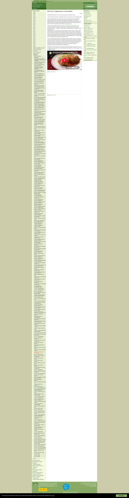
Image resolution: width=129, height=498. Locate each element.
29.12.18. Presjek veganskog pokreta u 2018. (39, 310)
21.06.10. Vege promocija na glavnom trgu (39, 433)
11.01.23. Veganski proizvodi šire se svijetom (39, 163)
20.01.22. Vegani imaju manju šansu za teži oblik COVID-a (39, 191)
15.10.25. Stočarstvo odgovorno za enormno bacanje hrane (40, 98)
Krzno (61, 1)
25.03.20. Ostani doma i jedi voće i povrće (39, 280)
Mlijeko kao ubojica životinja (88, 28)
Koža (63, 1)
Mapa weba (86, 7)
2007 (34, 38)
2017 (34, 24)
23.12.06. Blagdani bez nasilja (88, 57)
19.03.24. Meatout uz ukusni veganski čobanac (39, 133)
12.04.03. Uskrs (37, 453)
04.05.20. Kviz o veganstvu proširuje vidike (39, 270)
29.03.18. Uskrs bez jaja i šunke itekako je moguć (40, 331)
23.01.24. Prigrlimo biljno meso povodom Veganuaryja (40, 138)
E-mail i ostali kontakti (92, 486)
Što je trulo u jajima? (87, 27)
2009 (34, 35)
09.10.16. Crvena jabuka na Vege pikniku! (39, 356)
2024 (34, 14)
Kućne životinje (76, 1)
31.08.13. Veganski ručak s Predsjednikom (39, 394)
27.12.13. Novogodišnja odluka (40, 387)
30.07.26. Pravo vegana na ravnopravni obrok (39, 65)
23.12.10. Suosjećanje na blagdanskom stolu (39, 427)
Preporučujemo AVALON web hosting (90, 8)
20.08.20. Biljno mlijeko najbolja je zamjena (38, 251)
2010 (34, 34)
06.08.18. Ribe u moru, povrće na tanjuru (39, 324)
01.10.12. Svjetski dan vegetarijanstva (38, 404)
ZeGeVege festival (37, 56)
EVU (45, 486)
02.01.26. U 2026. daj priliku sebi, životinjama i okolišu (39, 86)
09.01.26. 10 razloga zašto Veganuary (39, 84)
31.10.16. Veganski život (38, 354)
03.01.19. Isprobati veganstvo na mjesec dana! (39, 307)
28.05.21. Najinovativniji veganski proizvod (38, 214)
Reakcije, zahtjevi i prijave (37, 461)
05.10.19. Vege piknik (38, 291)
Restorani (85, 19)
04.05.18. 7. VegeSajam (87, 43)
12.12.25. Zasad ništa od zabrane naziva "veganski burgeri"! (39, 91)
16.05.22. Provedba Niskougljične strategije (38, 181)
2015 (34, 27)
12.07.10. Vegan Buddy (38, 431)
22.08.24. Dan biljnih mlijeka (39, 119)
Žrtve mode (36, 50)
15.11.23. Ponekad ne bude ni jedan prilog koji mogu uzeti (39, 147)
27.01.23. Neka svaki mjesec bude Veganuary (39, 159)
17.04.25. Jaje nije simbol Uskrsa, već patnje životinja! (39, 105)
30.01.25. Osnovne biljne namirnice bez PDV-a (38, 117)
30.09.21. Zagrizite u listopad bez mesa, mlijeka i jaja (39, 207)
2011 (34, 32)
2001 (34, 46)
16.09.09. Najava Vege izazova (40, 439)
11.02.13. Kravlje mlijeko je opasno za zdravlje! (39, 399)
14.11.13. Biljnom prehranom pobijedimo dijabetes (39, 390)
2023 (34, 16)
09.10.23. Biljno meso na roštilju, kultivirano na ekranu (39, 149)
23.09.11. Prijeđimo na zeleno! (39, 420)
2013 (34, 30)
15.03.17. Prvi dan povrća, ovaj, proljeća (40, 348)
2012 (34, 31)
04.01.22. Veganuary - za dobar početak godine (40, 193)
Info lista (92, 1)
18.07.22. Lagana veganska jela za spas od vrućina (39, 173)
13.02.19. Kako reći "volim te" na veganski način (39, 303)
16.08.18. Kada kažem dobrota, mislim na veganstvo (40, 322)
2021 (34, 19)
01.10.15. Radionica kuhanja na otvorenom (39, 368)
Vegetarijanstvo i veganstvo (88, 21)
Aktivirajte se (35, 471)
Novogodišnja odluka (87, 16)
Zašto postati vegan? (87, 24)
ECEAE (54, 486)
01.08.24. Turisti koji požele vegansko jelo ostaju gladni (39, 121)
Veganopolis (86, 17)
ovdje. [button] (53, 495)
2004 (34, 42)
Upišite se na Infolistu (37, 476)
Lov (70, 1)
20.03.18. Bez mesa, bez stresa (40, 332)
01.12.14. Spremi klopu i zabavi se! (40, 382)
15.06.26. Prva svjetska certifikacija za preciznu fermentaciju (38, 67)
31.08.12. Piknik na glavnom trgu (39, 406)
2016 (34, 25)
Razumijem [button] (121, 495)
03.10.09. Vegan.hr (37, 436)
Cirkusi (67, 1)
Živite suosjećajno (36, 6)
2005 (34, 41)
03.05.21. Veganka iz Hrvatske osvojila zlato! (39, 216)
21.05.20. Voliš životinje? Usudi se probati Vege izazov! (40, 265)
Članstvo (89, 1)
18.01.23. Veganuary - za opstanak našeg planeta (38, 161)
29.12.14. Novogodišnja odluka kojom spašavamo (40, 378)
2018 (34, 23)
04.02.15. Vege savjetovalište (39, 373)
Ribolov (73, 1)
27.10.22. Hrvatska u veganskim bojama (38, 166)
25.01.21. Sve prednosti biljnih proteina (39, 228)
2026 (34, 12)
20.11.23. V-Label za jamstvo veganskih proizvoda (39, 145)
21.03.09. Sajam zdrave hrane (39, 444)
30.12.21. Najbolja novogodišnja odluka (38, 195)
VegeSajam (36, 57)
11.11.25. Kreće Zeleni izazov (39, 93)
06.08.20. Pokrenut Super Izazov (39, 254)
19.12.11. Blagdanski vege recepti (39, 413)
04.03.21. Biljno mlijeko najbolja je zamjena (38, 223)
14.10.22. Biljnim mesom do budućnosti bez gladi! (39, 168)
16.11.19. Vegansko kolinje (39, 289)
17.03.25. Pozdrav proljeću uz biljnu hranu (39, 109)
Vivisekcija (58, 1)
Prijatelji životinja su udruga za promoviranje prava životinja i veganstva (90, 4)
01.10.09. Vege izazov (38, 438)
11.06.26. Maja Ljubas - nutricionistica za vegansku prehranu (39, 71)
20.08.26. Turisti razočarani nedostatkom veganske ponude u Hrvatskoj (40, 59)
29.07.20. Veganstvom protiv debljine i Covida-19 (39, 256)
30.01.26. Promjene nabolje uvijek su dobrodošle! (39, 75)
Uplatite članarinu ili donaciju (38, 475)
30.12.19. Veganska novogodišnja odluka (38, 287)
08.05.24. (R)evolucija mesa (39, 126)
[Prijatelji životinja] (39, 1)
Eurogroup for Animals (49, 486)
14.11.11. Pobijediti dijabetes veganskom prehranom (39, 415)
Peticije (83, 1)
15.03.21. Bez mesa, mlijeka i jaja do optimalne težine (39, 221)
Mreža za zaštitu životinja (37, 469)
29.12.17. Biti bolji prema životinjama (89, 44)
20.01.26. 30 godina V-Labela (39, 79)
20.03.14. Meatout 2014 (38, 386)
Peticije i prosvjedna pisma (38, 465)
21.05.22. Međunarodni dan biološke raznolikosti (39, 179)
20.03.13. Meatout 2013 (38, 397)
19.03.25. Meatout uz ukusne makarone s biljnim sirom (39, 107)
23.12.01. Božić (37, 455)
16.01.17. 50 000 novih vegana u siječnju (40, 350)
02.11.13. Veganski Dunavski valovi (39, 392)
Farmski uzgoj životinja (87, 35)
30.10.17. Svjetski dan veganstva (38, 338)
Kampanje (86, 1)
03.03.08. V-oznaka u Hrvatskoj (40, 447)
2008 (34, 36)
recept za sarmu (71, 25)
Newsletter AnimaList (36, 464)
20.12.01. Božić (37, 456)
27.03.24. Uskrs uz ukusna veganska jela (39, 131)
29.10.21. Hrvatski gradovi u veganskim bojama (39, 202)
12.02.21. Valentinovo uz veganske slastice (38, 226)
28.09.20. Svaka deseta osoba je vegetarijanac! (39, 242)
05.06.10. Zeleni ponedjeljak (39, 435)
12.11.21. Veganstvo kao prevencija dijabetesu (38, 200)
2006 (34, 39)
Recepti (80, 1)
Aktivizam (35, 8)
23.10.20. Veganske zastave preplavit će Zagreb (39, 240)
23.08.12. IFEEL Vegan (38, 408)
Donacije (95, 1)
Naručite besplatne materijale (38, 479)
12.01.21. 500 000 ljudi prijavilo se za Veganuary (40, 230)
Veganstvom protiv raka (88, 30)
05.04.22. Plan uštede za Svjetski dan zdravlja (38, 188)
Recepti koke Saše (87, 13)
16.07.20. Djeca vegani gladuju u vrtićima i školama (40, 261)
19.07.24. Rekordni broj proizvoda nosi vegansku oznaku (38, 124)
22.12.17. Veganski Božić (38, 336)
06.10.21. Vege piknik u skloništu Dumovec (38, 205)
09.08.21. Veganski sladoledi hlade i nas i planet (39, 209)
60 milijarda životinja (56, 34)
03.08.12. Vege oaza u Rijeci (39, 411)
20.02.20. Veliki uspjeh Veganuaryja (38, 282)
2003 (34, 43)
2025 (34, 13)
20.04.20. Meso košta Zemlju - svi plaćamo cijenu (39, 272)
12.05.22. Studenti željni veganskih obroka (38, 183)
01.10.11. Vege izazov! (38, 419)
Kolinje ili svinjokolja (87, 34)
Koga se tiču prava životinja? (88, 31)
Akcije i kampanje (36, 10)
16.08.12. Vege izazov (38, 409)
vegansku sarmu (69, 23)
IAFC (57, 486)
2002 (34, 45)
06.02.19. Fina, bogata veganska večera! (38, 305)
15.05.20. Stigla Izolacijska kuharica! (39, 268)
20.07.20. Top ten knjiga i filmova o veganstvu (38, 258)
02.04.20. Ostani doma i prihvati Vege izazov (40, 277)
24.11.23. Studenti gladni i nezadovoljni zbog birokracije (39, 142)
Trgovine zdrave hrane (87, 20)
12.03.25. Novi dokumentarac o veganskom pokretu (40, 112)
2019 (34, 21)
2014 (34, 28)
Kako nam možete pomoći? (38, 472)
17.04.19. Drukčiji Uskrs (38, 297)
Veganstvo (54, 1)
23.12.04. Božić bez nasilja (39, 452)
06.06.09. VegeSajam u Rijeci (39, 440)
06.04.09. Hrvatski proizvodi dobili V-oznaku (39, 443)
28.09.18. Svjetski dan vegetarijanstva (38, 317)
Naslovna (35, 3)
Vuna (65, 1)
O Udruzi (34, 468)
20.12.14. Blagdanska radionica (38, 380)
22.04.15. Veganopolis (38, 369)
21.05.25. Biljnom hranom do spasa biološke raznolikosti (39, 102)
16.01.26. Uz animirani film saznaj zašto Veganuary (39, 81)
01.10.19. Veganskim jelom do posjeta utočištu (39, 293)
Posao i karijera (35, 478)
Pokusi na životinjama (38, 49)
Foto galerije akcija (36, 460)
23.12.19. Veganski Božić (38, 288)
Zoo (69, 1)
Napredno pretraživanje (92, 7)
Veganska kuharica (87, 12)
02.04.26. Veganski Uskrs (39, 73)
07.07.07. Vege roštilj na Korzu (39, 448)
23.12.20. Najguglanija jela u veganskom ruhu (39, 233)
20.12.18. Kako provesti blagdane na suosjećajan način (40, 312)
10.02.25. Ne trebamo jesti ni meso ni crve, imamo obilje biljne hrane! (39, 114)
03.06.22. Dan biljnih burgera (39, 176)
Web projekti (35, 467)
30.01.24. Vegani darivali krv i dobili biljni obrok (39, 135)
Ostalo (35, 458)
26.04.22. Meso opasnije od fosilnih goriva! (39, 186)
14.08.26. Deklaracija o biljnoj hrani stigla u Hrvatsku (39, 63)
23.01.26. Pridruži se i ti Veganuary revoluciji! (38, 78)
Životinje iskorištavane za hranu (39, 47)
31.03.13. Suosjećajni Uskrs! (39, 396)
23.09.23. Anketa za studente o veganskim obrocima (39, 152)
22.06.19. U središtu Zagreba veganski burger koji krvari (39, 295)
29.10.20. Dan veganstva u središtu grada (39, 237)
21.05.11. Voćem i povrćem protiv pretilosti (39, 425)
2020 (34, 20)
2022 (34, 17)
